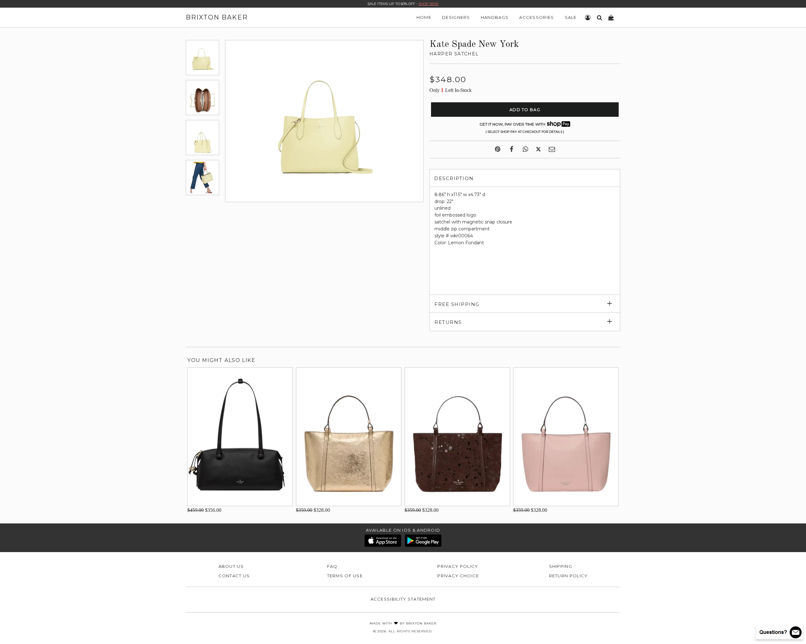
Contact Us (234, 575)
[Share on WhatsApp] (525, 149)
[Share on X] (538, 149)
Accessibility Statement (403, 599)
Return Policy (568, 575)
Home (424, 17)
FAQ (332, 566)
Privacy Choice (458, 575)
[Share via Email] (552, 149)
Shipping (560, 566)
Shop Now (428, 4)
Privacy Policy (457, 566)
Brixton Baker (217, 17)
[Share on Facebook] (511, 149)
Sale (571, 17)
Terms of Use (345, 575)
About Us (231, 566)
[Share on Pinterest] (497, 149)
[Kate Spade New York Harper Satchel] (202, 57)
